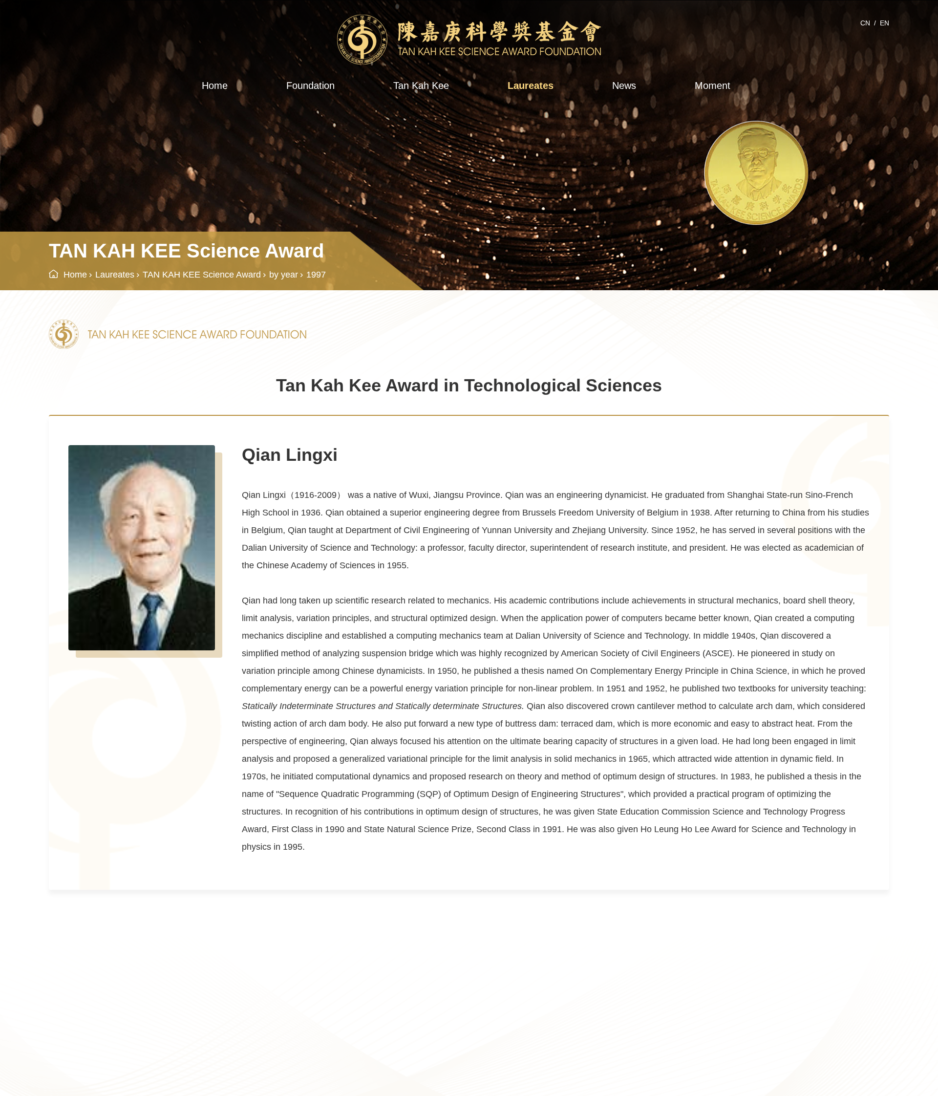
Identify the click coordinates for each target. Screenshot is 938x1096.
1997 (316, 274)
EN (884, 23)
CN (865, 23)
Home (215, 85)
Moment (712, 85)
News (624, 85)
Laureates (531, 85)
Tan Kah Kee (421, 85)
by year (283, 274)
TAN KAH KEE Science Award (202, 274)
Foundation (310, 85)
